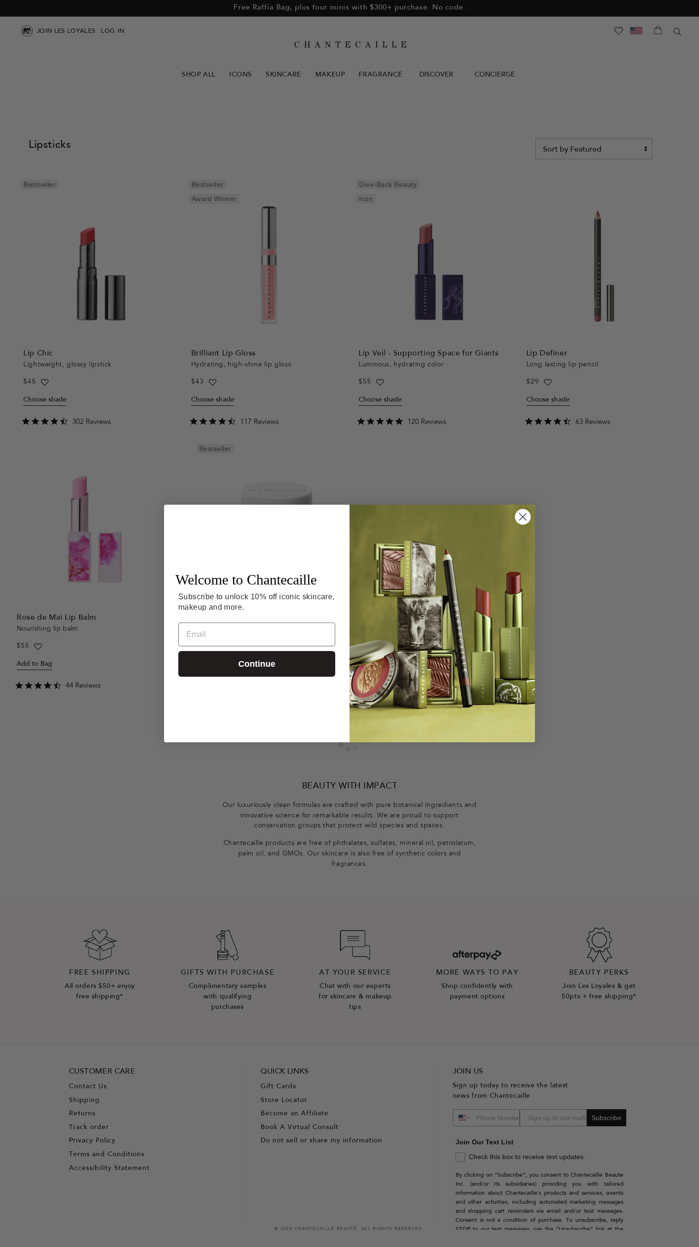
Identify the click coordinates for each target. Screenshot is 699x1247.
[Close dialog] (523, 516)
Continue (256, 664)
